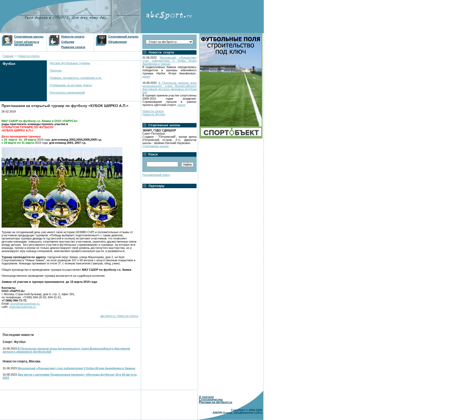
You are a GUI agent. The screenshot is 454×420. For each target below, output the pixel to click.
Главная (8, 56)
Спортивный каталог (123, 36)
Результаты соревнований (67, 92)
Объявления (117, 41)
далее (146, 76)
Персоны (56, 70)
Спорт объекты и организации (26, 43)
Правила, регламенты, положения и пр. (76, 77)
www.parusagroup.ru (22, 306)
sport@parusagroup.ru (24, 303)
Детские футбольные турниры (70, 63)
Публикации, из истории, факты (71, 85)
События (67, 41)
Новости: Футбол (153, 114)
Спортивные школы (28, 36)
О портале (206, 396)
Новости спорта (72, 36)
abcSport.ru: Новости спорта (119, 315)
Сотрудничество (211, 399)
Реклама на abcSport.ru (215, 402)
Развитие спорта (73, 47)
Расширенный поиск (156, 174)
